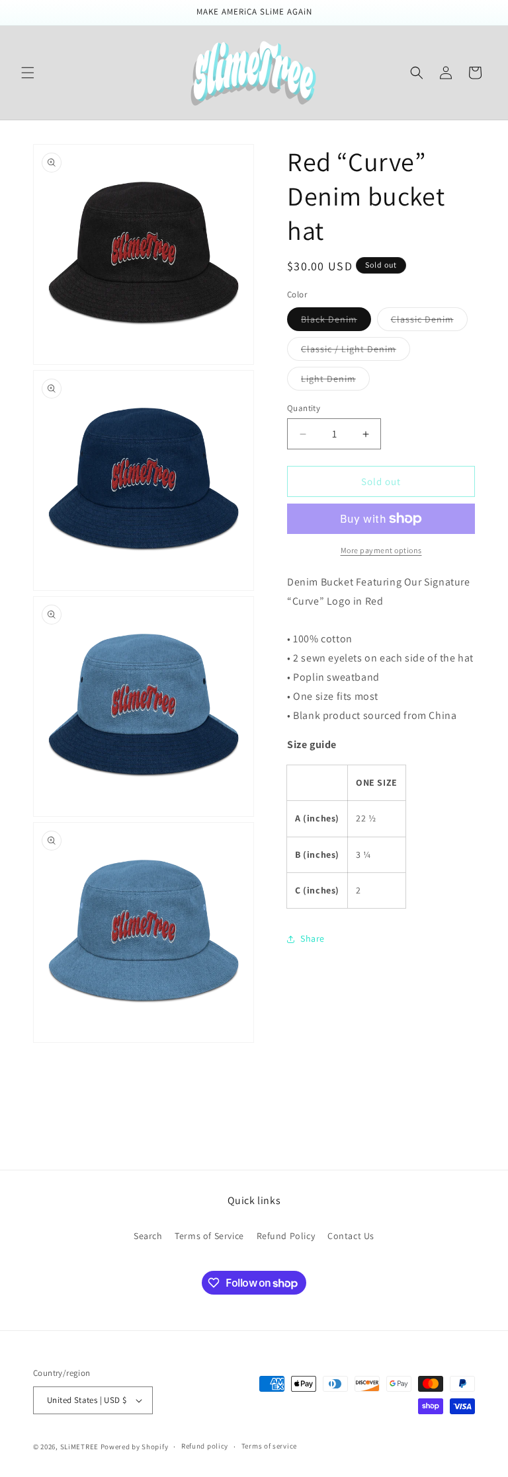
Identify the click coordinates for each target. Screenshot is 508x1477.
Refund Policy (286, 1236)
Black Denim (336, 322)
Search (148, 1236)
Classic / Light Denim (355, 351)
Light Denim (335, 381)
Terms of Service (209, 1236)
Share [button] (312, 938)
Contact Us (350, 1236)
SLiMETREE (79, 1446)
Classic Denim (429, 322)
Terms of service (269, 1446)
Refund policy (204, 1446)
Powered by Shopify (135, 1446)
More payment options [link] (381, 550)
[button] (27, 72)
